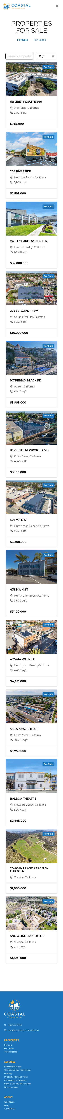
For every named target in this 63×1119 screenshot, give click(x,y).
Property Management (16, 1076)
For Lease (40, 39)
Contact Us (9, 1108)
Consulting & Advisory (15, 1080)
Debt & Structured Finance (17, 1083)
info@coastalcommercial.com (23, 1030)
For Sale (22, 39)
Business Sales (11, 1087)
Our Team (9, 1101)
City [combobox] (41, 56)
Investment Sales (12, 1066)
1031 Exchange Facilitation (17, 1070)
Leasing (8, 1073)
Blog (6, 1105)
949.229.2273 (15, 1025)
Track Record (10, 1051)
